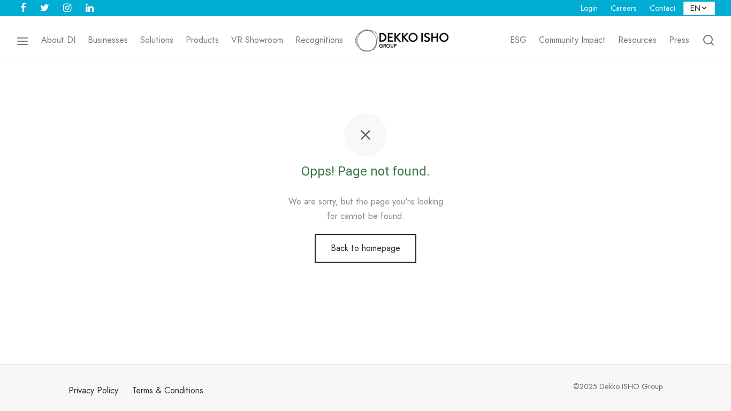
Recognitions (319, 40)
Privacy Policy (93, 390)
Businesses (108, 40)
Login (589, 8)
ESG (518, 40)
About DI (58, 40)
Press (679, 40)
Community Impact (572, 40)
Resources (637, 40)
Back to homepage (365, 248)
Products (202, 40)
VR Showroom (257, 40)
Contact (663, 8)
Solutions (156, 40)
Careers (624, 8)
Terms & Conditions (167, 390)
